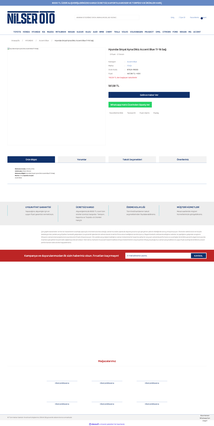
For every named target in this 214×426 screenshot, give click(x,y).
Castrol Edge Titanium (66, 287)
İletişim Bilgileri (113, 287)
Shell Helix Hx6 (63, 336)
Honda (9, 299)
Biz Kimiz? (112, 279)
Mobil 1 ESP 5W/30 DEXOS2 (67, 319)
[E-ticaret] (106, 424)
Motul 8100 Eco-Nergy (66, 291)
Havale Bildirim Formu (116, 303)
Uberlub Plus (62, 307)
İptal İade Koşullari (115, 319)
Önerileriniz (183, 159)
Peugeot (10, 323)
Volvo (9, 344)
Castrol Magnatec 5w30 (66, 279)
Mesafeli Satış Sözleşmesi (117, 311)
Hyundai (10, 303)
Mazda (9, 307)
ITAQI (129, 65)
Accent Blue (132, 61)
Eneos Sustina (63, 299)
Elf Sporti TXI (62, 295)
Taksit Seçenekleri (132, 159)
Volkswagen (11, 340)
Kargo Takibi (113, 307)
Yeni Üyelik (112, 291)
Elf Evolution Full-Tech (66, 283)
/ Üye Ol (182, 17)
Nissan (9, 315)
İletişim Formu (113, 283)
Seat (9, 332)
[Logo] (31, 17)
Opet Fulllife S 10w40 (65, 332)
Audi (9, 279)
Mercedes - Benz (13, 311)
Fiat (8, 291)
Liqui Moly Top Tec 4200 (66, 328)
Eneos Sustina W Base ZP (67, 311)
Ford (9, 295)
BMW (9, 283)
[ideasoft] (94, 424)
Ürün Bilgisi (31, 159)
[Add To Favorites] (115, 112)
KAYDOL (198, 255)
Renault (10, 328)
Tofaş (9, 336)
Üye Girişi (111, 295)
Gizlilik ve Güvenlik (115, 315)
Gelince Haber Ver (149, 94)
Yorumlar (81, 159)
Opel (9, 319)
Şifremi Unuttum (114, 299)
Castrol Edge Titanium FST (67, 315)
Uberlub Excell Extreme (66, 303)
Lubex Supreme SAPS (65, 323)
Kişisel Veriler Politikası (116, 323)
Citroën (10, 287)
